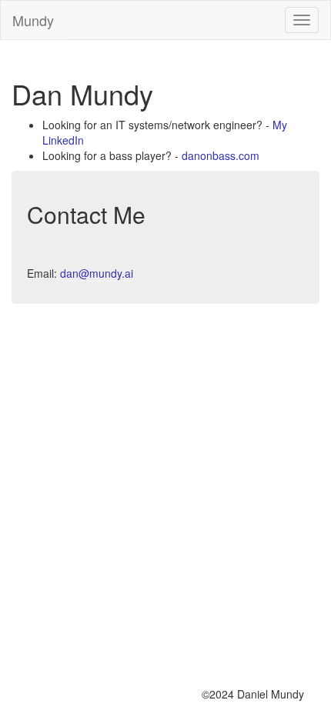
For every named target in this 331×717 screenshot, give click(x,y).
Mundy (33, 20)
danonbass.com (220, 155)
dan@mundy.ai (96, 273)
